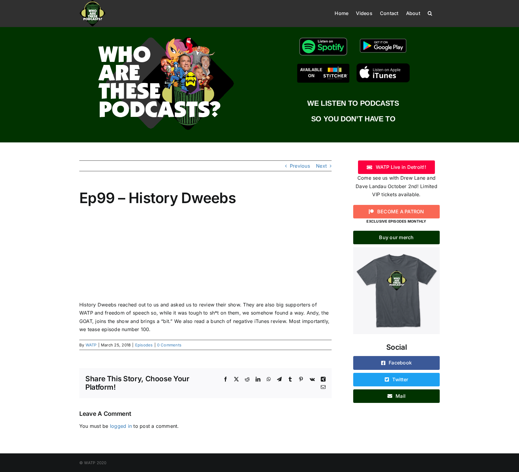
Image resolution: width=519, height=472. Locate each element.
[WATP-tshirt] (396, 250)
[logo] (166, 35)
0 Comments (169, 345)
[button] (430, 12)
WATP (91, 345)
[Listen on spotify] (323, 38)
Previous (300, 166)
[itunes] (383, 66)
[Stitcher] (323, 66)
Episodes (144, 345)
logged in (121, 426)
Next (321, 166)
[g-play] (383, 38)
